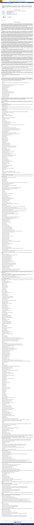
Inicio (4, 3)
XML (10, 17)
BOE (6, 3)
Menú (25, 2)
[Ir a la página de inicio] (17, 1)
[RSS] (13, 522)
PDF (4, 17)
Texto (2, 20)
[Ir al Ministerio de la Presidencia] (1, 1)
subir (31, 518)
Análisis (5, 20)
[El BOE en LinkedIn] (18, 522)
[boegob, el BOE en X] (15, 522)
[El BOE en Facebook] (17, 522)
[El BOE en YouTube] (20, 522)
